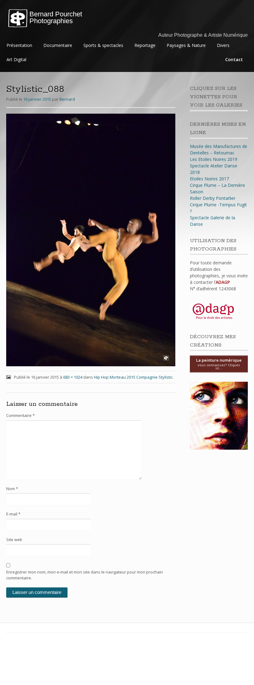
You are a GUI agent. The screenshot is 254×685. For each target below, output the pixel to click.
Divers (223, 45)
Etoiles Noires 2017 (209, 179)
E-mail (13, 514)
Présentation (19, 45)
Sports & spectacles (103, 45)
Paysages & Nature (186, 45)
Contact (234, 59)
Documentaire (57, 45)
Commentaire (20, 415)
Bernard (67, 99)
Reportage (144, 45)
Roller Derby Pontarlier (212, 198)
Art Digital (16, 59)
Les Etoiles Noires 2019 (213, 159)
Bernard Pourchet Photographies (55, 17)
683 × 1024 (72, 377)
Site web (14, 539)
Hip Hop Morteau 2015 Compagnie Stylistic (133, 377)
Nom (12, 488)
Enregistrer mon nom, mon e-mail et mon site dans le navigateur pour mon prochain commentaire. (84, 575)
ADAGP (223, 282)
